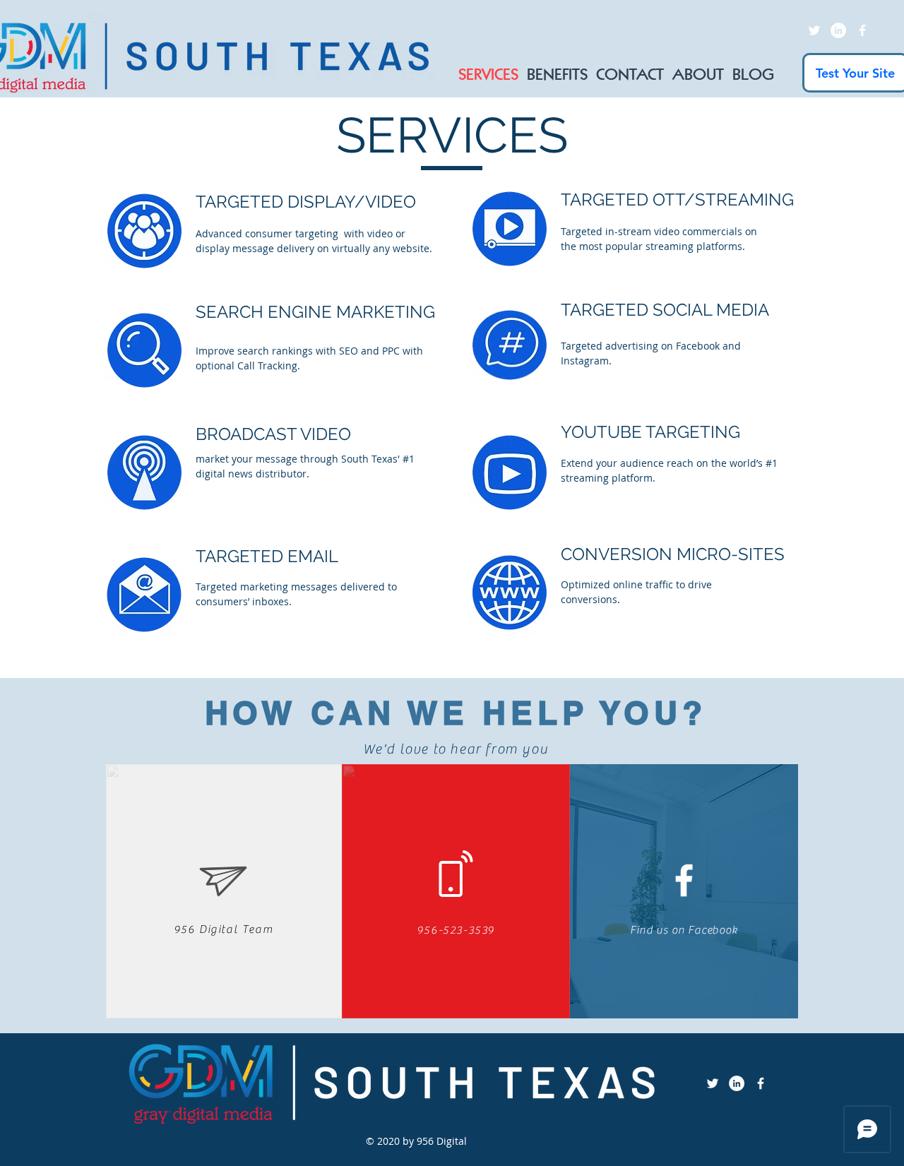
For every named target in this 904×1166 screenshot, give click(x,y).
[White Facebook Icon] (684, 880)
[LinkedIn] (838, 30)
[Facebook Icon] (862, 30)
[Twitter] (814, 30)
